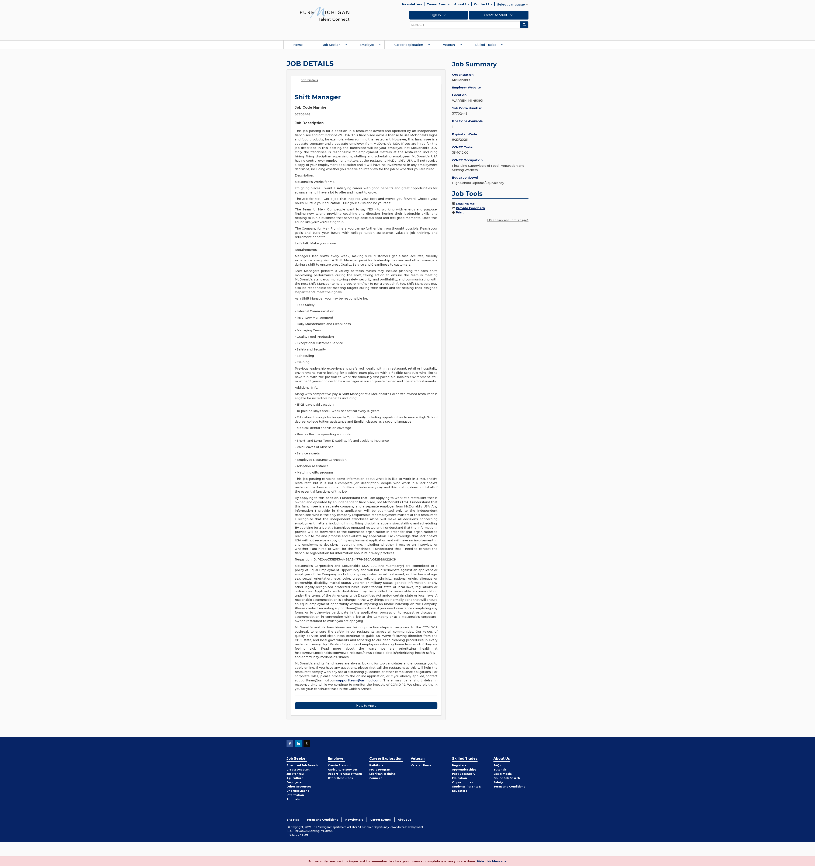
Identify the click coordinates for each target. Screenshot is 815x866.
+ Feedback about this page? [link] (507, 220)
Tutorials (293, 799)
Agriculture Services (343, 769)
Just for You (295, 773)
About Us (461, 4)
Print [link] (460, 212)
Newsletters (412, 4)
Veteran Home (421, 765)
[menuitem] (298, 45)
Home (298, 45)
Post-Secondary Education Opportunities (463, 778)
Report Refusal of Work (345, 773)
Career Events (438, 4)
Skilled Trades (485, 45)
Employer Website (466, 87)
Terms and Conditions (509, 786)
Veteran (449, 45)
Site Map (293, 819)
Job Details (309, 80)
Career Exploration (408, 45)
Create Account (496, 15)
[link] (324, 13)
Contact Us (483, 4)
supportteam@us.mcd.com (358, 680)
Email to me (465, 204)
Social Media (502, 773)
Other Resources (299, 786)
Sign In (436, 15)
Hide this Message (492, 861)
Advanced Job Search (302, 765)
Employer (367, 45)
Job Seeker (331, 45)
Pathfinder (377, 765)
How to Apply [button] (366, 706)
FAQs (497, 765)
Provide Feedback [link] (470, 208)
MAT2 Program (380, 769)
